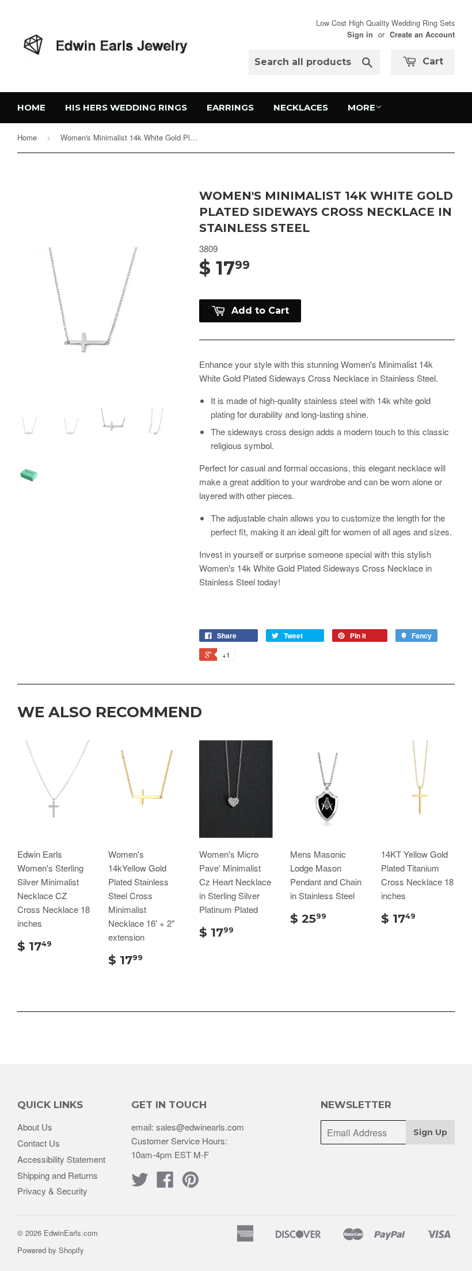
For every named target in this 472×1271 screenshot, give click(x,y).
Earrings (230, 107)
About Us (34, 1127)
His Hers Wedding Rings (126, 107)
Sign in (360, 34)
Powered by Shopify (50, 1250)
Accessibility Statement (61, 1159)
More (361, 107)
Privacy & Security (52, 1191)
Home (31, 107)
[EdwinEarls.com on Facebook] (165, 1183)
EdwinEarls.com (71, 1232)
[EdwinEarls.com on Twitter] (140, 1183)
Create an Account (422, 34)
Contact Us (38, 1143)
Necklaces (300, 107)
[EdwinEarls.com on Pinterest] (190, 1183)
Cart (431, 61)
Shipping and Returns (57, 1175)
